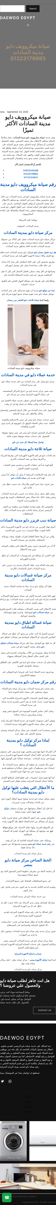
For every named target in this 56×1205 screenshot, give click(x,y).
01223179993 (31, 173)
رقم (49, 844)
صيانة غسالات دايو (41, 612)
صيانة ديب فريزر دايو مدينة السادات (28, 520)
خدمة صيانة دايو (28, 1046)
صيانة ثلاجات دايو (18, 478)
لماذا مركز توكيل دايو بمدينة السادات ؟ (28, 742)
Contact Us (44, 1010)
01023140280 (30, 170)
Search (32, 8)
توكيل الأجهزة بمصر (38, 959)
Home (28, 1097)
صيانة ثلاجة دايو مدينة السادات (28, 448)
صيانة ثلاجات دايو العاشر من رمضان (23, 300)
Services (28, 1107)
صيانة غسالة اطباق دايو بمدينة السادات (28, 624)
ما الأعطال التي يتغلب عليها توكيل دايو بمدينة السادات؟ (28, 790)
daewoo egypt (17, 17)
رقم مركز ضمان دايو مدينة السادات (28, 682)
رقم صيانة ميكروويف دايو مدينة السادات (28, 187)
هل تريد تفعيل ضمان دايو (45, 252)
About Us (28, 1102)
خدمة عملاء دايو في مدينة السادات (28, 374)
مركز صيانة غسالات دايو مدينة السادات (28, 577)
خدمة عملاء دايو (39, 844)
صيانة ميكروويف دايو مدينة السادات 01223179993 (28, 52)
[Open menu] (28, 25)
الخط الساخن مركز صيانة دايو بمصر (28, 862)
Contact (28, 1111)
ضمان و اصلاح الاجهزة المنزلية (28, 953)
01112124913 (31, 177)
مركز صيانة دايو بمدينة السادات (28, 232)
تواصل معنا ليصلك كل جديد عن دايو (28, 442)
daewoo (32, 1196)
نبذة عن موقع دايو (47, 290)
